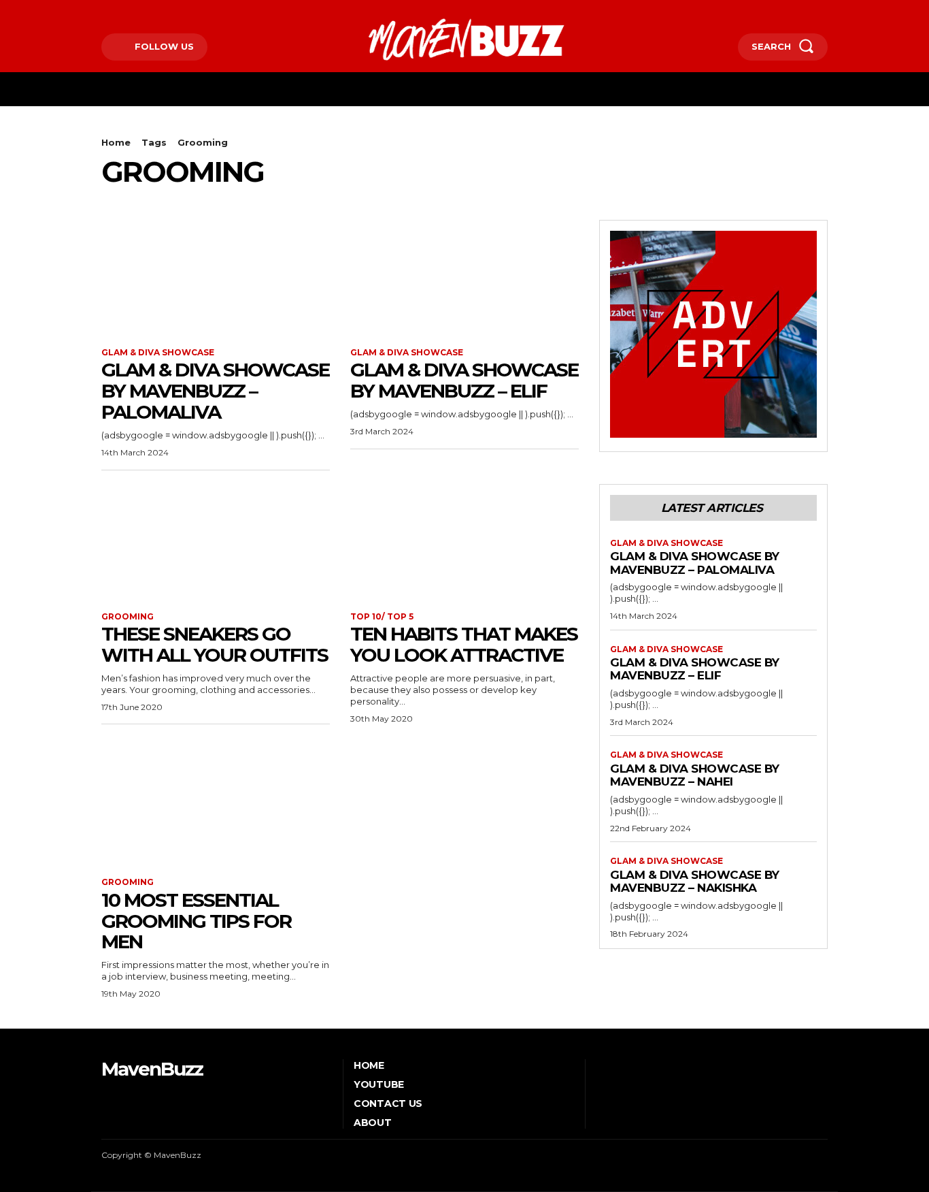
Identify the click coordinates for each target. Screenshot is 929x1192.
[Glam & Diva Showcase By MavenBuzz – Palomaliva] (215, 277)
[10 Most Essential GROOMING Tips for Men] (215, 807)
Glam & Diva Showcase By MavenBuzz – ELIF (464, 380)
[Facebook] (103, 11)
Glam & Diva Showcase (157, 352)
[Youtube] (165, 11)
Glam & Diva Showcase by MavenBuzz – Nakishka (694, 881)
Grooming (127, 617)
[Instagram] (124, 11)
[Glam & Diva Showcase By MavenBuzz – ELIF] (464, 277)
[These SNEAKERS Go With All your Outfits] (215, 541)
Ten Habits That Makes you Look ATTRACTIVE (463, 644)
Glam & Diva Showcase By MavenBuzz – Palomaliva (215, 390)
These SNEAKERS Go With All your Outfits (214, 644)
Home (116, 142)
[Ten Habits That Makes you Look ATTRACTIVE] (464, 541)
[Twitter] (145, 11)
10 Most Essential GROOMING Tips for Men (196, 921)
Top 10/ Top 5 (381, 617)
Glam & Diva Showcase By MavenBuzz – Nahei (694, 775)
